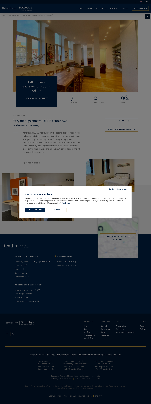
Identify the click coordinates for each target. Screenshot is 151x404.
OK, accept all (35, 210)
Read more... (66, 203)
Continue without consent (118, 189)
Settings (57, 210)
